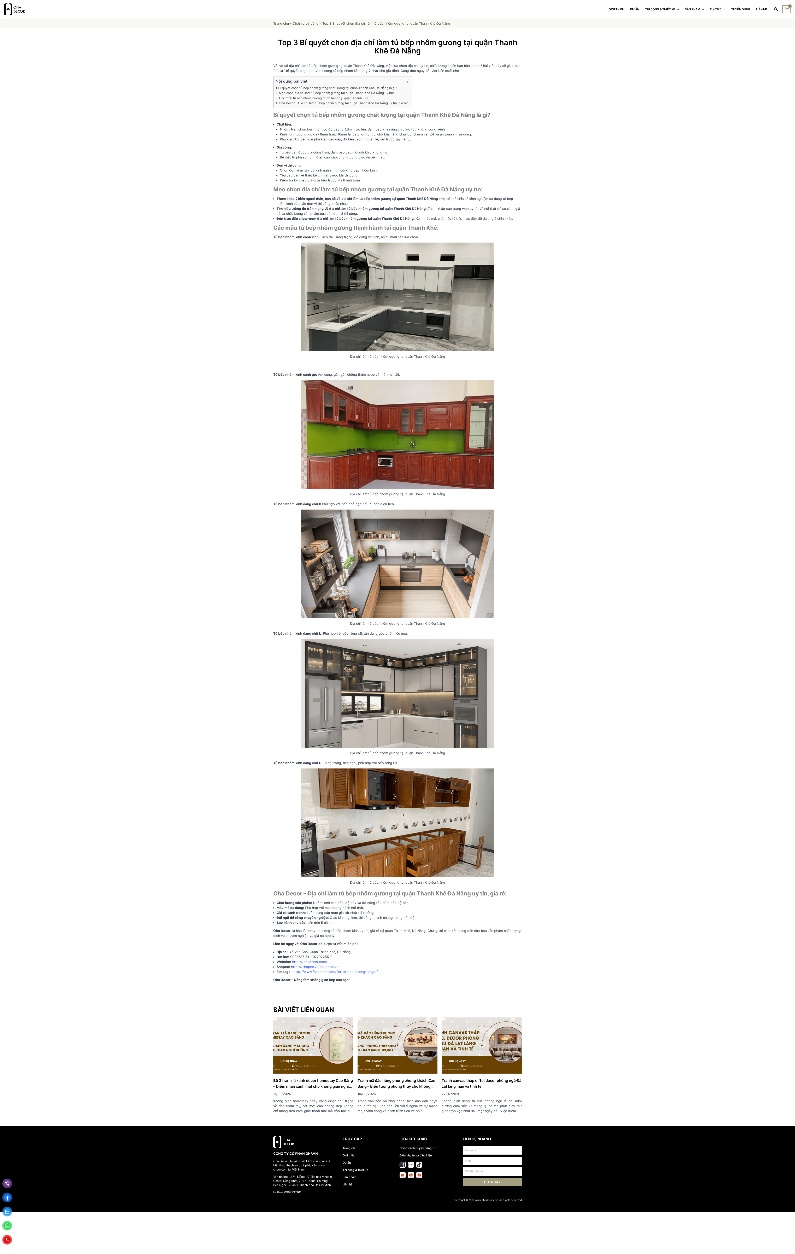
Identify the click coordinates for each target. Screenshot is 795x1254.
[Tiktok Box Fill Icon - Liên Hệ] (419, 1165)
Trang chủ (281, 23)
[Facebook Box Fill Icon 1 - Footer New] (403, 1165)
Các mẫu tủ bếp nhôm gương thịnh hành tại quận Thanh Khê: (324, 98)
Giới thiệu (349, 1155)
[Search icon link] (776, 9)
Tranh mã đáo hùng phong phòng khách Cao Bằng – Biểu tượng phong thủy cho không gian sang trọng (396, 1086)
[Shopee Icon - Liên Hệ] (403, 1175)
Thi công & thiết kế (355, 1170)
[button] (403, 82)
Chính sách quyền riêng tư (417, 1148)
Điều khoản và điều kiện (416, 1155)
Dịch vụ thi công (305, 23)
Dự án (347, 1162)
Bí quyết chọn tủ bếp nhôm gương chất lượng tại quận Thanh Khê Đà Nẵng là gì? (337, 88)
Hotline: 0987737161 (287, 1192)
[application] (677, 9)
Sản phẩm (349, 1177)
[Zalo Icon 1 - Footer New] (411, 1165)
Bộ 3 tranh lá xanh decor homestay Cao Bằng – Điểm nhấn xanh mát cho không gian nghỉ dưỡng (313, 1086)
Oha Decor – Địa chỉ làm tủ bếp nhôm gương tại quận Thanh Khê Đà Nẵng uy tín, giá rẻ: (343, 103)
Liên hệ (347, 1184)
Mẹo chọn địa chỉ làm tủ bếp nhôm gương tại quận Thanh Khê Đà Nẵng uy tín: (336, 93)
